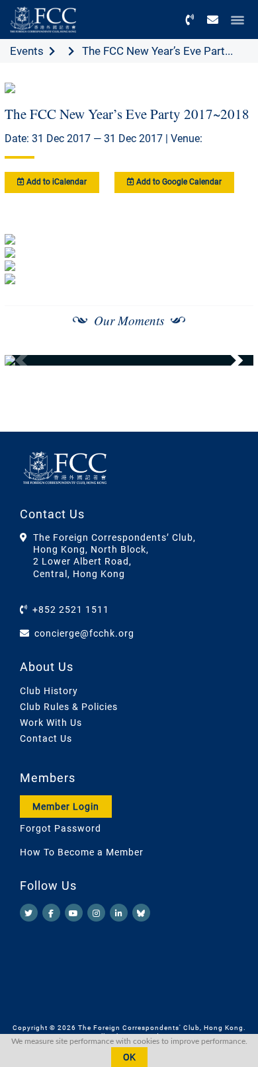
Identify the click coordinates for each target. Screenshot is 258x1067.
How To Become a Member (82, 852)
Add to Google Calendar (178, 181)
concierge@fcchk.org (84, 633)
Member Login (65, 806)
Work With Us (51, 722)
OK (129, 1057)
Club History (49, 691)
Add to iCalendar (55, 181)
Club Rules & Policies (69, 706)
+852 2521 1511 (70, 609)
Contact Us (46, 738)
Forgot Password (60, 828)
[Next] (228, 360)
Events (27, 51)
